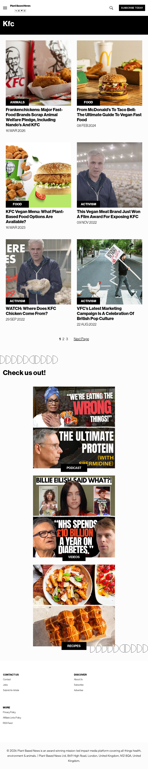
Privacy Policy (9, 712)
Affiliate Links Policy (12, 717)
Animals (17, 102)
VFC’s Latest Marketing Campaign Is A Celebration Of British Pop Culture (105, 313)
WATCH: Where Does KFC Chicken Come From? (31, 311)
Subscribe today (132, 7)
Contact (7, 679)
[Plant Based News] (5, 8)
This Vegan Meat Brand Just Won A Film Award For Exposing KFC (108, 214)
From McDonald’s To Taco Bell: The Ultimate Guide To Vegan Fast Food (109, 114)
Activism (88, 204)
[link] (20, 10)
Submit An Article (11, 690)
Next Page (81, 339)
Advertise (78, 690)
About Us (78, 679)
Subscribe (79, 684)
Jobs (5, 684)
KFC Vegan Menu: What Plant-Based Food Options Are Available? (35, 216)
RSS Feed (7, 723)
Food (88, 102)
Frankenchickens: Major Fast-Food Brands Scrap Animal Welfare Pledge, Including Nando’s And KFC (34, 117)
